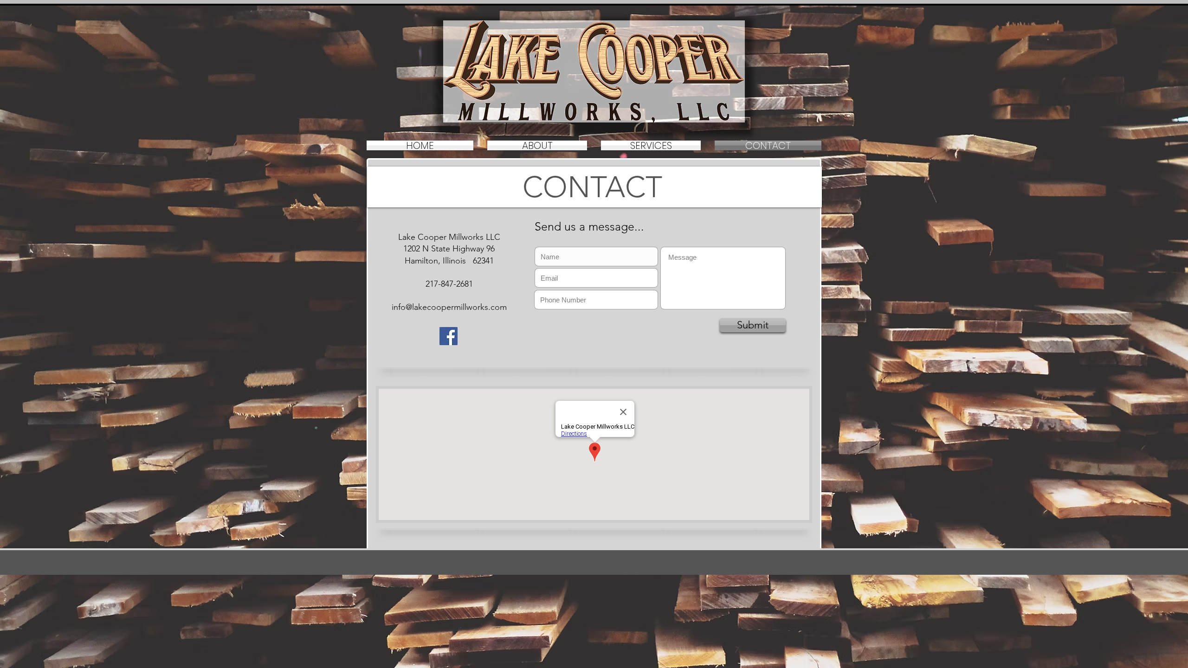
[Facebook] (448, 336)
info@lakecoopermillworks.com (449, 307)
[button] (651, 145)
